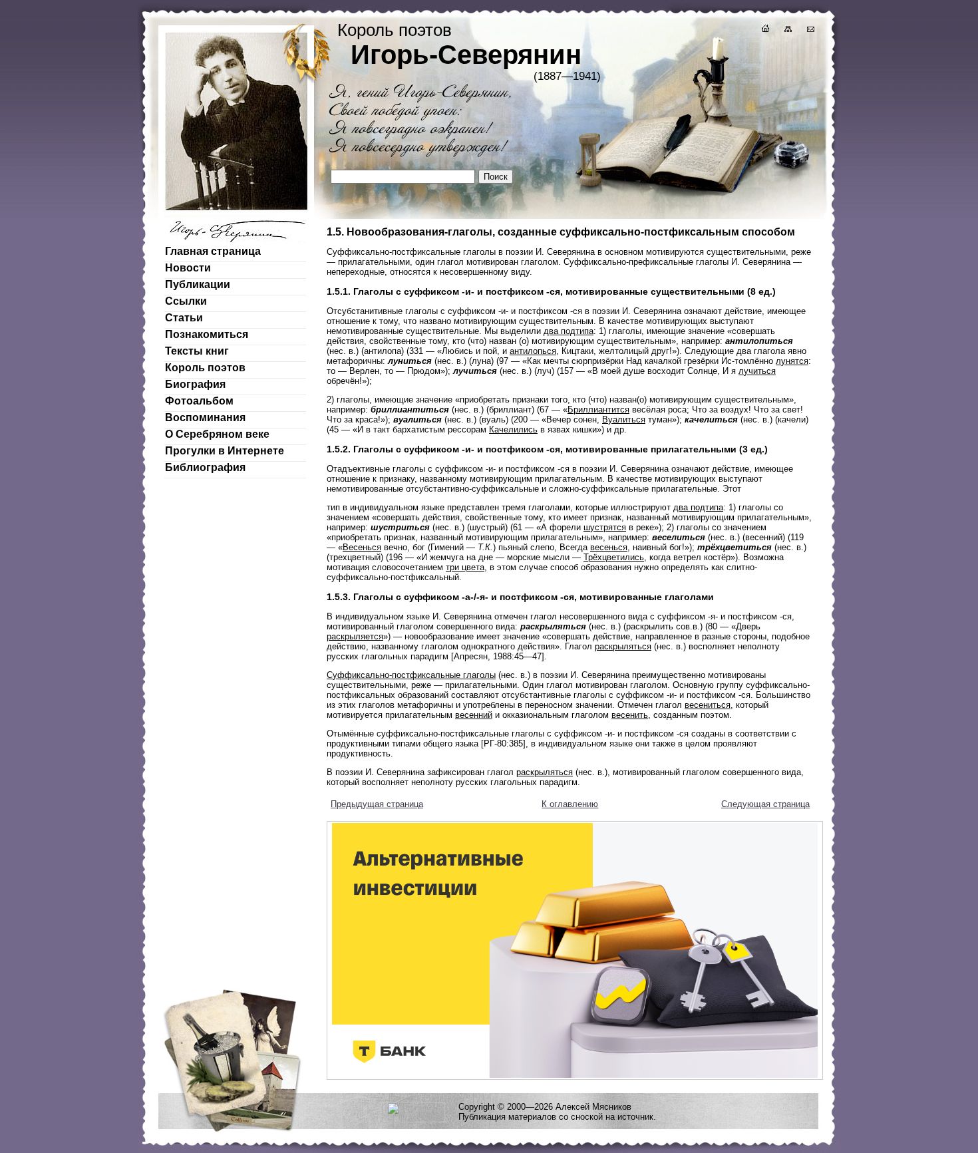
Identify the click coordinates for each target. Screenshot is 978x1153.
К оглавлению (570, 804)
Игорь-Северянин (466, 54)
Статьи (184, 317)
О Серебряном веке (217, 434)
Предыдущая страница (377, 804)
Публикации (197, 284)
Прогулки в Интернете (224, 450)
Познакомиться (206, 334)
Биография (195, 384)
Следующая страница (765, 804)
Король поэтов (205, 367)
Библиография (205, 467)
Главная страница (213, 251)
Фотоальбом (199, 401)
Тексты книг (197, 351)
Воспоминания (205, 417)
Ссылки (186, 301)
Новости (188, 267)
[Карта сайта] (787, 30)
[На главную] (764, 30)
